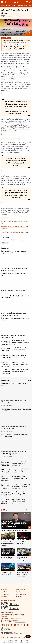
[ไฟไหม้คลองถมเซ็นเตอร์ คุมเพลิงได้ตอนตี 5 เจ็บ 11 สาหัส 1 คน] (16, 281)
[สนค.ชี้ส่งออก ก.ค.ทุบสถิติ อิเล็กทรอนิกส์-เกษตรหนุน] (6, 501)
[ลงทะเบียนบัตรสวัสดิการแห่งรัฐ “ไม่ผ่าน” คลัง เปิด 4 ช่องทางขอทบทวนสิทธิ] (16, 416)
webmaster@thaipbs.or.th (12, 620)
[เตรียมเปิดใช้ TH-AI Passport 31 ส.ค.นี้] (8, 567)
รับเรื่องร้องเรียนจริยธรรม (21, 594)
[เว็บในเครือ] (2, 2)
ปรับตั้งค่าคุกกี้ (19, 596)
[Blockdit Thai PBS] (24, 625)
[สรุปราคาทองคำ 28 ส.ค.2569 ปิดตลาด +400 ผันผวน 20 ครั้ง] (16, 391)
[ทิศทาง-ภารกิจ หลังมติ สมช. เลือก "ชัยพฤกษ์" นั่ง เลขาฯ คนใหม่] (24, 567)
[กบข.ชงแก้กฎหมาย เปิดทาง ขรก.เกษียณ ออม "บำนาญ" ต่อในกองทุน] (6, 478)
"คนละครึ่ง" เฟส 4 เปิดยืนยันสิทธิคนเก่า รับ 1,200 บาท (14, 232)
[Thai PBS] (15, 2)
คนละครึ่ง (10, 240)
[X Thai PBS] (5, 625)
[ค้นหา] (5, 2)
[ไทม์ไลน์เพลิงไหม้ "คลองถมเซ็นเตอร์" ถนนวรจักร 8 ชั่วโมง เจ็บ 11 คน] (6, 343)
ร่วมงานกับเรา (4, 596)
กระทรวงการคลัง (18, 240)
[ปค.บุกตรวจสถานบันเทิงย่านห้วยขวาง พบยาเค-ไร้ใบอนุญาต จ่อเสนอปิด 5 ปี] (16, 258)
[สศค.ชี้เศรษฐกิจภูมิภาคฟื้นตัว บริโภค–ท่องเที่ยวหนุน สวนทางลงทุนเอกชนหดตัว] (16, 442)
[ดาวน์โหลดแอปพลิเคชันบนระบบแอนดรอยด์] (14, 608)
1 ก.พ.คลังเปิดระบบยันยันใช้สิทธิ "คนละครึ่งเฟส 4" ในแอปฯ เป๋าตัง (14, 228)
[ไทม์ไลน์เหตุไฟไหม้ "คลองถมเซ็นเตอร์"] (24, 536)
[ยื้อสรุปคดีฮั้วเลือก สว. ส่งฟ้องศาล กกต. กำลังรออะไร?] (8, 552)
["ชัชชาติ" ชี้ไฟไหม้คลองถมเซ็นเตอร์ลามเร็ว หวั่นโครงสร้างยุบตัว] (6, 350)
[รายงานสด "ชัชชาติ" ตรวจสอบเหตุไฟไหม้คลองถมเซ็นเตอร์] (8, 536)
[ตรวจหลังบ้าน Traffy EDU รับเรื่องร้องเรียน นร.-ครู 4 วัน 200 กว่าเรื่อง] (24, 552)
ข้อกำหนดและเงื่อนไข (20, 589)
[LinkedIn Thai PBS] (27, 625)
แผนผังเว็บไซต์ (4, 589)
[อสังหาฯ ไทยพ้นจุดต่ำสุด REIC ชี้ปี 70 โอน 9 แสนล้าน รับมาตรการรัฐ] (6, 487)
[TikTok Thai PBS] (21, 625)
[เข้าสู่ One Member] (30, 2)
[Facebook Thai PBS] (2, 625)
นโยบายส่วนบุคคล (4, 594)
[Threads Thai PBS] (12, 625)
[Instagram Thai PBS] (8, 625)
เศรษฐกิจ (3, 16)
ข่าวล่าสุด (3, 240)
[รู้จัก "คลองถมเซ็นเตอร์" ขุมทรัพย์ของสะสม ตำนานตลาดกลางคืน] (16, 325)
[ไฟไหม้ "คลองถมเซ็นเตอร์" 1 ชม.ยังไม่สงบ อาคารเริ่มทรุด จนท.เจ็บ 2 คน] (6, 357)
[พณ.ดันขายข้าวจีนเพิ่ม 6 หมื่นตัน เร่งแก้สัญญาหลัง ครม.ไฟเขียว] (6, 464)
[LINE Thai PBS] (15, 625)
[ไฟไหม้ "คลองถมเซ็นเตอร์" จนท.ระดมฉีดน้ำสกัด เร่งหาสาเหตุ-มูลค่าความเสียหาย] (6, 364)
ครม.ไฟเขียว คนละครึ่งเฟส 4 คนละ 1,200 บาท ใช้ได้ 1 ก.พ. (14, 222)
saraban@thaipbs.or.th (20, 622)
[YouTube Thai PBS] (18, 625)
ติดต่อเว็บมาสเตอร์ (20, 592)
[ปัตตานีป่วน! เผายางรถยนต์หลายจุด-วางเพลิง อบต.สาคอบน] (6, 372)
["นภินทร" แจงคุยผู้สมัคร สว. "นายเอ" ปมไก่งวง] (16, 520)
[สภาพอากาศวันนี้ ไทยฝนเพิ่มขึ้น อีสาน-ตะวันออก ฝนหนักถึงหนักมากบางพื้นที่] (16, 303)
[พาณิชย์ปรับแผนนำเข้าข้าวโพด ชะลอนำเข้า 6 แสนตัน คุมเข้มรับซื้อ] (6, 494)
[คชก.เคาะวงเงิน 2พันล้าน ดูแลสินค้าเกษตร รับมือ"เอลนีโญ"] (6, 471)
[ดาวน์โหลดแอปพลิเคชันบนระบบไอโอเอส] (14, 604)
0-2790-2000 (6, 618)
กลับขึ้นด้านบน (25, 585)
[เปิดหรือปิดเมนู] (27, 2)
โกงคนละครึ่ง (4, 243)
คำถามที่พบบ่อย (4, 592)
